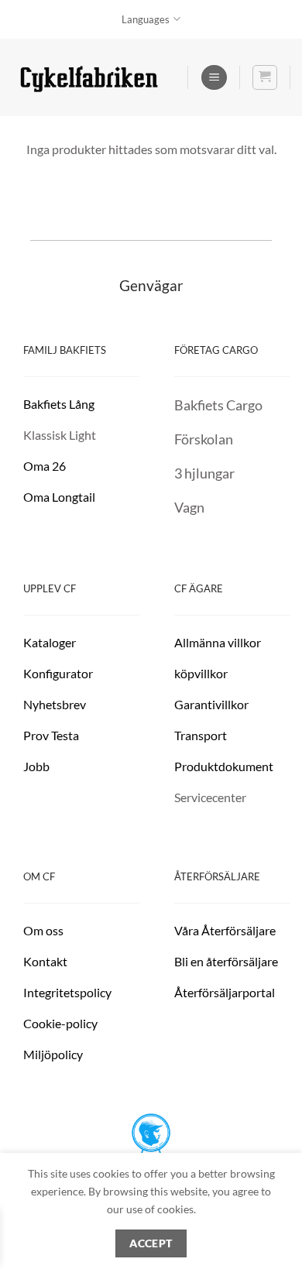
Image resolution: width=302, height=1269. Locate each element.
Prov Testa (51, 735)
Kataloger (49, 642)
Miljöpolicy (53, 1054)
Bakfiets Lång (58, 403)
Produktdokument (223, 766)
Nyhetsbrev (54, 704)
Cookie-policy (60, 1023)
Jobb (37, 766)
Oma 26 (44, 465)
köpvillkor (202, 673)
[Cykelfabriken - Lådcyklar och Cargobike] (89, 78)
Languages (146, 19)
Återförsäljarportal (224, 992)
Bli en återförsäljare (226, 961)
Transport (200, 735)
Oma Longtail (59, 496)
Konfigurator (58, 673)
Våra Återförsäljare (225, 930)
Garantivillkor (212, 704)
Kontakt (45, 961)
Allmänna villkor (217, 642)
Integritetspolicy (67, 992)
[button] (214, 78)
